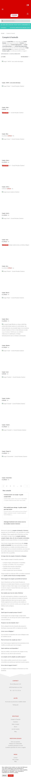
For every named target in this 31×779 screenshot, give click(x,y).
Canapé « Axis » (5, 266)
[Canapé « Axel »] (15, 228)
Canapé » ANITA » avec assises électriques (11, 82)
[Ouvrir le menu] (2, 9)
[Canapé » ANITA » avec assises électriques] (15, 71)
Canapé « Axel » (5, 239)
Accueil (2, 33)
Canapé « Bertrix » (6, 292)
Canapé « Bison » (5, 319)
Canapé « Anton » (5, 160)
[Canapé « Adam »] (15, 95)
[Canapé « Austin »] (15, 201)
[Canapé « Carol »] (15, 360)
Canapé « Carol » (5, 372)
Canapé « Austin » (5, 213)
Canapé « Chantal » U (6, 451)
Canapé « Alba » (5, 134)
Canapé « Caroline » (6, 398)
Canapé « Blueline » (6, 345)
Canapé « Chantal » (6, 424)
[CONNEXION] (27, 13)
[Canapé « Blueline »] (15, 333)
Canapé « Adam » (5, 107)
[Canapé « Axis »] (15, 254)
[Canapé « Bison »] (15, 307)
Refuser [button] (4, 775)
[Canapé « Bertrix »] (15, 280)
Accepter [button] (11, 775)
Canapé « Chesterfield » (7, 477)
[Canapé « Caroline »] (15, 386)
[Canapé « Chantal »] (15, 413)
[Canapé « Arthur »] (15, 175)
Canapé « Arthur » (5, 186)
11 (21, 486)
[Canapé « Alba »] (15, 122)
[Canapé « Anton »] (15, 148)
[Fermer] (29, 21)
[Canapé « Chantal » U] (15, 439)
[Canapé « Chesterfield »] (15, 466)
